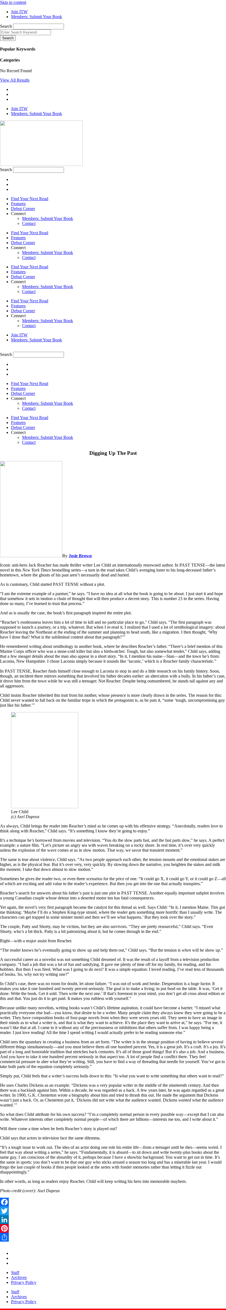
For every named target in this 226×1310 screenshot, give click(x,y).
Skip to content (13, 2)
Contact (29, 223)
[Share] (113, 1237)
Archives (19, 1277)
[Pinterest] (113, 1228)
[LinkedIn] (113, 1219)
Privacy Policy (23, 1282)
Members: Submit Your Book (47, 218)
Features (18, 203)
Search (6, 26)
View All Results (14, 80)
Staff (15, 1272)
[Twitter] (113, 1210)
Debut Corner (23, 208)
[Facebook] (113, 1202)
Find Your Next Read (29, 198)
